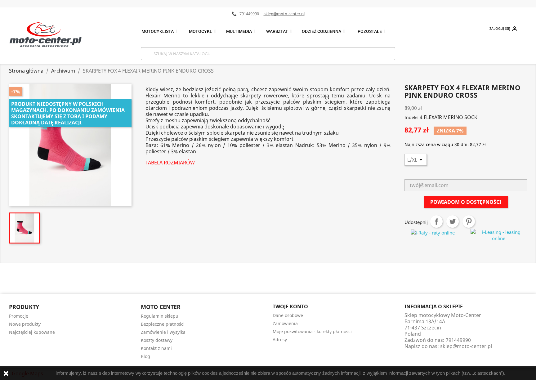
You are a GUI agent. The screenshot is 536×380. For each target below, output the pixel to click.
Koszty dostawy (156, 340)
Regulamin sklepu (159, 316)
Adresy (280, 339)
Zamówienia (285, 323)
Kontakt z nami (156, 348)
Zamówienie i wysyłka (163, 332)
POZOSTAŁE (372, 31)
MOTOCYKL (203, 31)
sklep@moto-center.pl (284, 13)
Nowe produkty (25, 324)
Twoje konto (290, 306)
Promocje (18, 316)
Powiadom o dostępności (465, 202)
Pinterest (468, 221)
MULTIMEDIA (241, 31)
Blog (145, 356)
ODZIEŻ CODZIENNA (324, 31)
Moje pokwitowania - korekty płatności (312, 331)
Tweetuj (452, 221)
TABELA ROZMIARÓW (170, 162)
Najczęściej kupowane (32, 332)
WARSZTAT (279, 31)
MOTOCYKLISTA (159, 31)
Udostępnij (436, 221)
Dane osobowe (288, 315)
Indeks (411, 117)
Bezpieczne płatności (163, 324)
